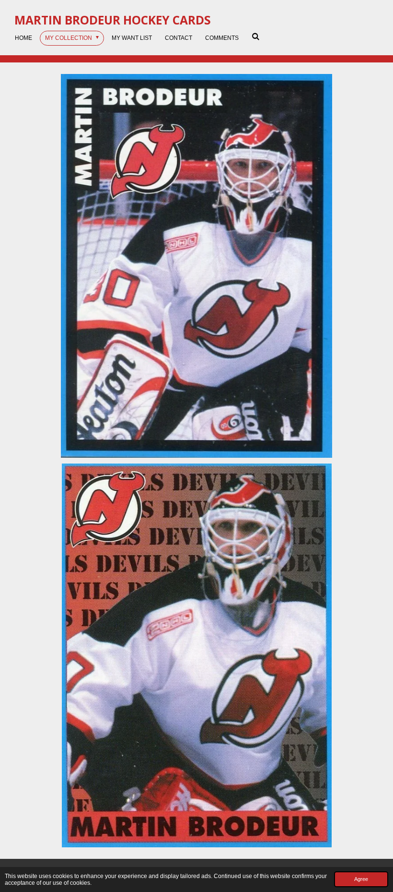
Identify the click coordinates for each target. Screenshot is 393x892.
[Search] (255, 36)
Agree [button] (361, 879)
